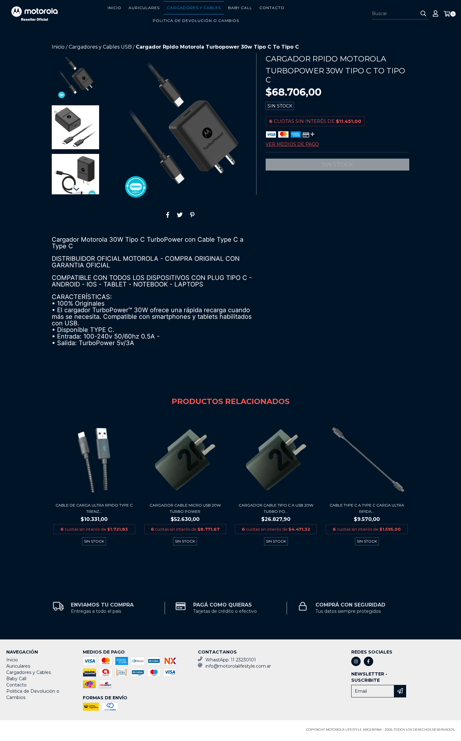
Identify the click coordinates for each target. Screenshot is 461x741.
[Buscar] (423, 13)
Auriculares (144, 7)
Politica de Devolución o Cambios (196, 20)
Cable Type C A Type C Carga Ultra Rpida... (367, 508)
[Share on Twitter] (180, 215)
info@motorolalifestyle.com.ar (238, 666)
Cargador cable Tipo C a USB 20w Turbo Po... (276, 508)
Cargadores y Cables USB (100, 47)
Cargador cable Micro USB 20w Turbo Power (185, 508)
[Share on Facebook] (167, 215)
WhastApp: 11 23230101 (230, 660)
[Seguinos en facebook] (368, 661)
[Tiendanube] (33, 731)
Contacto (271, 7)
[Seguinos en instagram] (356, 661)
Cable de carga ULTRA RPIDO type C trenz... (94, 508)
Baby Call (240, 7)
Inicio (114, 7)
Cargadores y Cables (194, 7)
